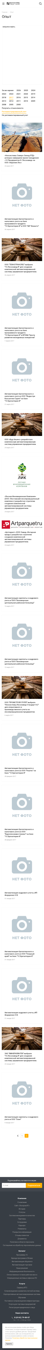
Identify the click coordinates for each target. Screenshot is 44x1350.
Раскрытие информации (22, 1232)
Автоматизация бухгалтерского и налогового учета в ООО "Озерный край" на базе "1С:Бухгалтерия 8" (19, 953)
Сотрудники (22, 1222)
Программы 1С (22, 1255)
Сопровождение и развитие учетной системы (22, 1291)
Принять (9, 1344)
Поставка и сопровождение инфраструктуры (22, 1301)
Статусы (22, 1212)
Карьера (22, 1225)
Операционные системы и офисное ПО (22, 1278)
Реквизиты (22, 1229)
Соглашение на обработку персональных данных (22, 1245)
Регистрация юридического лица (22, 1307)
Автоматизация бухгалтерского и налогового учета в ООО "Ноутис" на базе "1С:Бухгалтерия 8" (20, 770)
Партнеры (22, 1219)
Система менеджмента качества (22, 1215)
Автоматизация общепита (22, 1261)
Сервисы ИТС (22, 1288)
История (22, 1209)
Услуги (22, 1284)
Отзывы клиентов (22, 1235)
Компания (22, 1198)
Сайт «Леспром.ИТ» (22, 1206)
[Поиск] (40, 4)
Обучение (22, 1297)
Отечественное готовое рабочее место (22, 1275)
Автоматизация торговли (22, 1265)
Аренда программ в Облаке (22, 1258)
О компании (22, 1202)
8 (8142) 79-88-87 (22, 1317)
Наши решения (22, 1268)
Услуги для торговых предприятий (22, 1304)
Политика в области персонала (22, 1242)
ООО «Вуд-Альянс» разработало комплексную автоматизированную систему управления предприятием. (20, 441)
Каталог (22, 1251)
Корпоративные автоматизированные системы (22, 1294)
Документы (22, 1239)
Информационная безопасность (22, 1271)
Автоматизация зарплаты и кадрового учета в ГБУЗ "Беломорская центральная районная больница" (21, 600)
